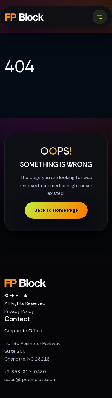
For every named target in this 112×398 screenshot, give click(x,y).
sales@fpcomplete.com (30, 379)
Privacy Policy (19, 311)
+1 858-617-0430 (25, 372)
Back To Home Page (56, 210)
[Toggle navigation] (100, 17)
